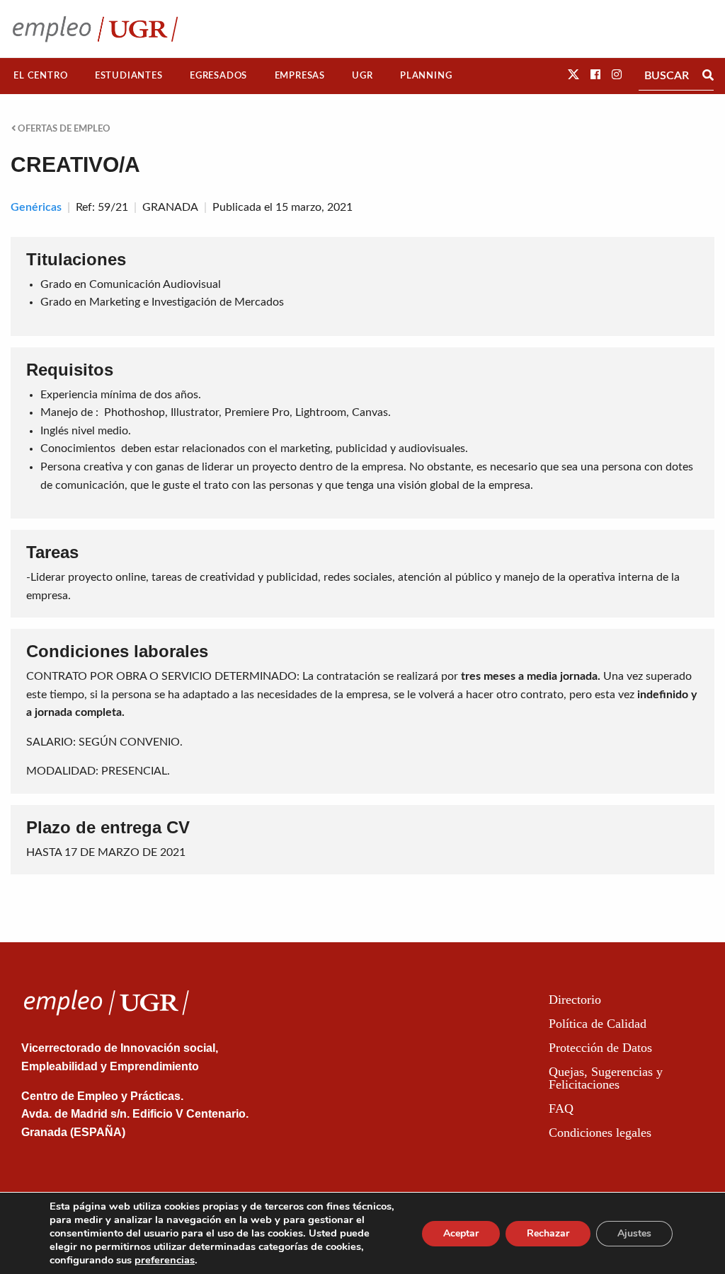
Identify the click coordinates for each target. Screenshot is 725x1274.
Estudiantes (129, 75)
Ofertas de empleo (63, 128)
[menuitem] (40, 76)
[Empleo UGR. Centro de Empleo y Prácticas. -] (95, 28)
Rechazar (548, 1233)
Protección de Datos (600, 1048)
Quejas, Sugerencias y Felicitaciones (606, 1078)
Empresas (300, 75)
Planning (426, 75)
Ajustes (634, 1233)
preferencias (165, 1259)
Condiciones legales (600, 1132)
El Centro (40, 75)
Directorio (575, 999)
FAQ (561, 1108)
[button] (573, 75)
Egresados (218, 75)
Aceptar (461, 1233)
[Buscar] (708, 76)
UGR (362, 75)
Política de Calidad (597, 1024)
